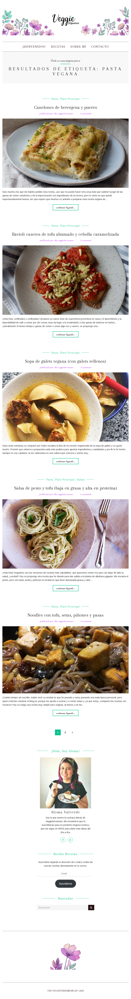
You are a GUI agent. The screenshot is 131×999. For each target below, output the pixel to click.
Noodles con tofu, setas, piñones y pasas (65, 615)
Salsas (81, 479)
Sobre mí (78, 46)
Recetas (58, 46)
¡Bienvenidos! (34, 46)
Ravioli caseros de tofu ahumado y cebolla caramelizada (65, 234)
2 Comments (86, 113)
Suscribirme (65, 883)
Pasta (54, 98)
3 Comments (86, 494)
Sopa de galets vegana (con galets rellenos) (65, 361)
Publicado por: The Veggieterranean (56, 113)
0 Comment (86, 240)
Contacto (100, 46)
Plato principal (70, 98)
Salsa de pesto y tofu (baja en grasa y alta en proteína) (65, 488)
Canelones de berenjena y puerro (65, 107)
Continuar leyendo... (65, 207)
